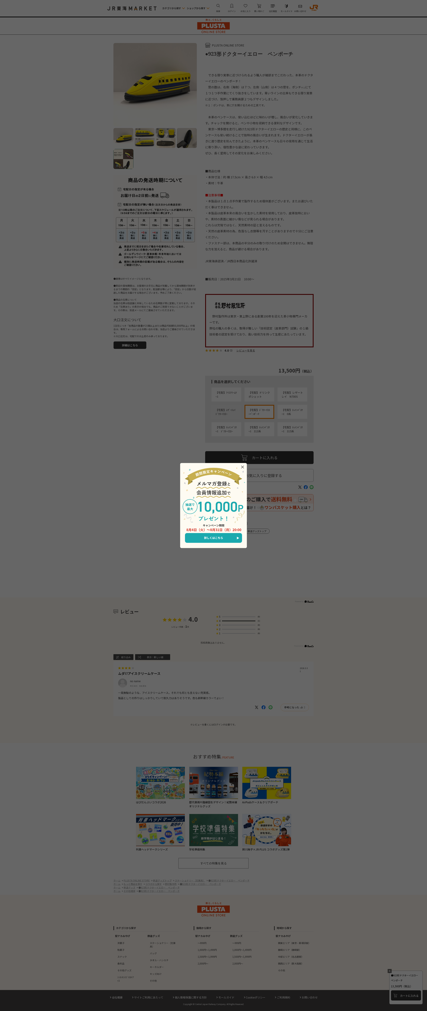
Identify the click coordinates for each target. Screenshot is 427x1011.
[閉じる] (242, 467)
